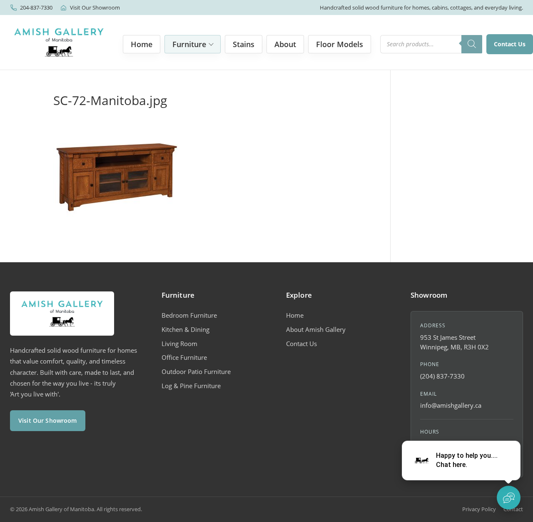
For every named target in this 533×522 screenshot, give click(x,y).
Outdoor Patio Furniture (196, 371)
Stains (243, 44)
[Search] (471, 44)
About (285, 44)
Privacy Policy (479, 509)
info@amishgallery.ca (450, 405)
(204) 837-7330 (442, 376)
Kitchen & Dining (185, 329)
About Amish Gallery (316, 329)
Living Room (179, 343)
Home (141, 44)
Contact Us (510, 44)
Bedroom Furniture (189, 315)
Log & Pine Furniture (191, 385)
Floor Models (339, 44)
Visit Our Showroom (95, 7)
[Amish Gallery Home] (59, 42)
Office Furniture (184, 357)
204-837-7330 (36, 7)
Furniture (189, 44)
